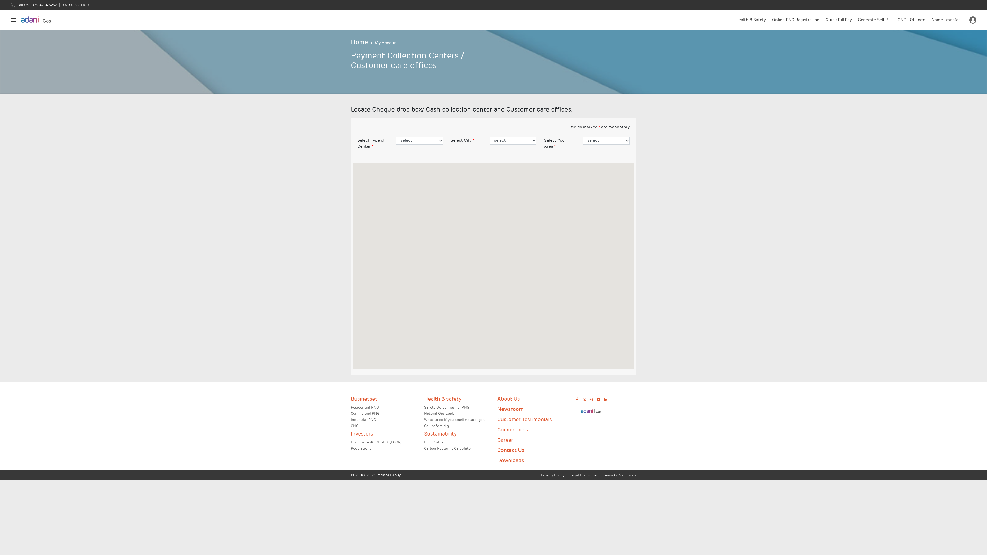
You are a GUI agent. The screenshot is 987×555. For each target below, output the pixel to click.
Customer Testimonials (524, 419)
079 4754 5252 (43, 5)
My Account (386, 43)
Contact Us (510, 450)
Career (505, 440)
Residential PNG (365, 408)
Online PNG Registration (795, 20)
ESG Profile (433, 443)
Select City (462, 140)
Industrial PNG (363, 420)
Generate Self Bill (874, 20)
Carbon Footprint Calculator (448, 449)
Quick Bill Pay (839, 20)
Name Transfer (945, 20)
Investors (362, 434)
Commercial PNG (365, 414)
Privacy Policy (552, 475)
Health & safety (442, 399)
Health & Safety (750, 20)
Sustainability (440, 434)
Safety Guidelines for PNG (446, 408)
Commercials (512, 430)
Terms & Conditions (619, 475)
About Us (508, 399)
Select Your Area (555, 143)
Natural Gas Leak (439, 414)
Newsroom (510, 409)
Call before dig (436, 426)
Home (359, 43)
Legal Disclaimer (584, 475)
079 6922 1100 (75, 5)
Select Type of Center (371, 143)
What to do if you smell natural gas (454, 420)
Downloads (510, 461)
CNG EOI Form (911, 20)
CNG (355, 426)
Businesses (364, 399)
